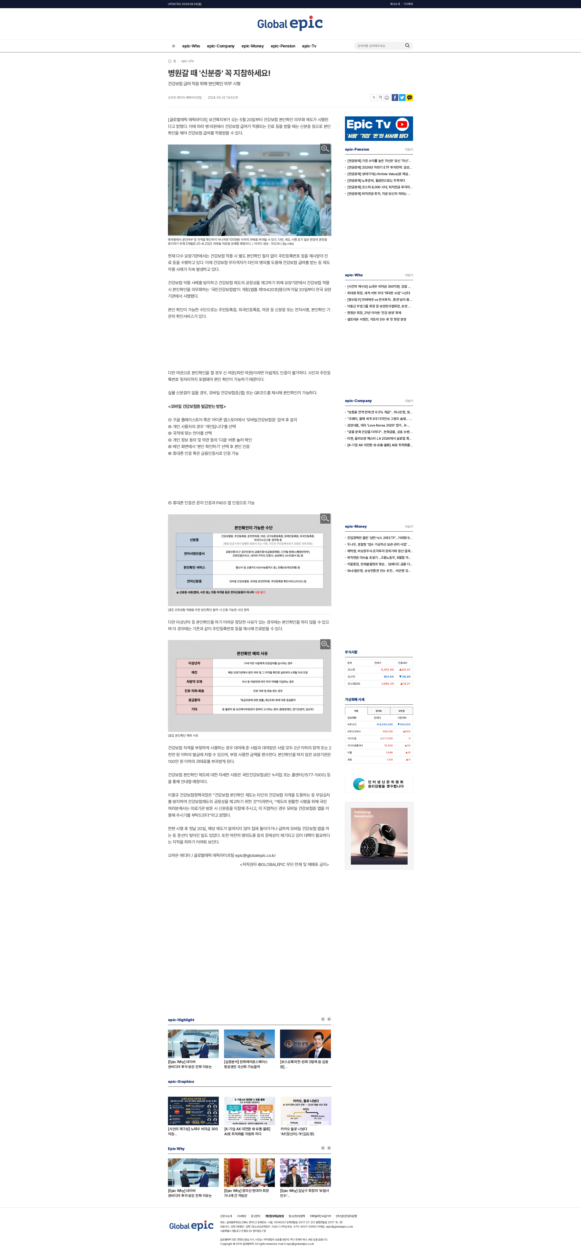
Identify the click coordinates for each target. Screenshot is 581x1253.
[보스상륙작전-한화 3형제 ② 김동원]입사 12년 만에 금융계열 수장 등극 (304, 1064)
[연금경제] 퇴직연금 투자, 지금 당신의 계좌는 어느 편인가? (380, 194)
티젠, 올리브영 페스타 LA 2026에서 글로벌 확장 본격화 (380, 438)
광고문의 (255, 1216)
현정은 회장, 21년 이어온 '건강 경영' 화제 (374, 313)
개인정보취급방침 (274, 1216)
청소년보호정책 (296, 1216)
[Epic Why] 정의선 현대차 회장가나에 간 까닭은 (246, 1193)
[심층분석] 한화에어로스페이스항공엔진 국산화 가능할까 (246, 1064)
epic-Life (187, 61)
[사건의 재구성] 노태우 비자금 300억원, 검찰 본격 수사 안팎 (380, 286)
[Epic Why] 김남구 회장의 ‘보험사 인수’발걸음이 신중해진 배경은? (304, 1193)
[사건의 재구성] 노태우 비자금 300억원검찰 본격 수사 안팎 (193, 1132)
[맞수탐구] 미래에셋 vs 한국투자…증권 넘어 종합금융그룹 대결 (380, 300)
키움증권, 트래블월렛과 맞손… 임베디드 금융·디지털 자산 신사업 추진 (380, 564)
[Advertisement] (249, 344)
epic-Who (191, 46)
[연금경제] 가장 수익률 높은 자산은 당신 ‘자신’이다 (380, 161)
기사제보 (408, 4)
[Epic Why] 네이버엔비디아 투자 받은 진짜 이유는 (190, 1064)
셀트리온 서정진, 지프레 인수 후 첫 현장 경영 (376, 319)
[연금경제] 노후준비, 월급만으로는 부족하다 (376, 181)
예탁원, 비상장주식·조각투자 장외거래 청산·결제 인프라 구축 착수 (380, 551)
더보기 (409, 149)
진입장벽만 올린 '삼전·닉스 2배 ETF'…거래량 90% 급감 (380, 538)
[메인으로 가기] (191, 1231)
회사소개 (395, 4)
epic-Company (221, 46)
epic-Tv (309, 46)
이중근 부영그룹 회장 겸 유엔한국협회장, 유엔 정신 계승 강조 (380, 306)
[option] (196, 1049)
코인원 (401, 710)
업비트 (379, 710)
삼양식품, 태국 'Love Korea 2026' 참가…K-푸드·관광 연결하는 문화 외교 (380, 425)
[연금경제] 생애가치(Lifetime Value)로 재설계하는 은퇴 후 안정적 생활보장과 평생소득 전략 (380, 174)
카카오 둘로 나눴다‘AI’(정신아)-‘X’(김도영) (297, 1131)
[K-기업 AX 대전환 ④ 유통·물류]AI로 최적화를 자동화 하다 (247, 1131)
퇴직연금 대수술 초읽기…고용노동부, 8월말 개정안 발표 (380, 558)
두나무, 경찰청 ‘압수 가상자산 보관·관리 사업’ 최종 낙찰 (380, 544)
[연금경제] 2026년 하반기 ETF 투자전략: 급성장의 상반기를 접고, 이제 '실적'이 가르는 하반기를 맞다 (380, 167)
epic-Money (252, 46)
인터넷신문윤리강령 (346, 1216)
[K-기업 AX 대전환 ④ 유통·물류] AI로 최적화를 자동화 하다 (380, 445)
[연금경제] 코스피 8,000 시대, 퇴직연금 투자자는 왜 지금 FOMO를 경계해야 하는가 (380, 187)
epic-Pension (283, 46)
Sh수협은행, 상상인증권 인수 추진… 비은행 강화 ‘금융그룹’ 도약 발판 (380, 571)
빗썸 (356, 710)
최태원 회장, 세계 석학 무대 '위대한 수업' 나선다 (378, 293)
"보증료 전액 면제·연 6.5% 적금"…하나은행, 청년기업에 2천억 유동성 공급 (380, 412)
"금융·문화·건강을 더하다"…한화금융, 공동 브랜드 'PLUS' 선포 (380, 432)
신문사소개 (226, 1216)
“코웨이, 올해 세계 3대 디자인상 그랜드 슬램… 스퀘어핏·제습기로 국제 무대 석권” (380, 419)
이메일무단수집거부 (320, 1216)
